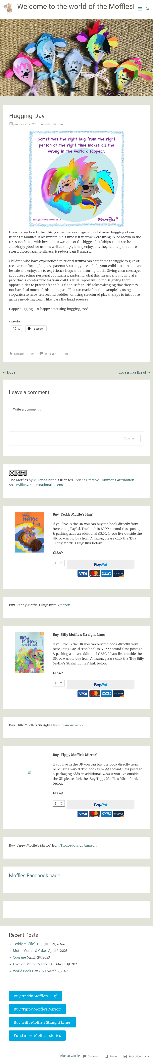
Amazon (63, 605)
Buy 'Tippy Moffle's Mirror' (37, 1009)
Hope (9, 372)
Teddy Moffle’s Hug (28, 944)
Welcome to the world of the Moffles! (76, 6)
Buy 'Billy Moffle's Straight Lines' (43, 1022)
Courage (19, 957)
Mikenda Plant (44, 480)
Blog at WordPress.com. (76, 1056)
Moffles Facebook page (34, 876)
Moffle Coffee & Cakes (30, 951)
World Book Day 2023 (29, 971)
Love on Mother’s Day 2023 (34, 964)
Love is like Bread (134, 372)
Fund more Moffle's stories (37, 1035)
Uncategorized (24, 354)
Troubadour (69, 845)
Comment (130, 438)
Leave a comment (55, 354)
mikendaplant (54, 124)
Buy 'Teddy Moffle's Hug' (35, 996)
